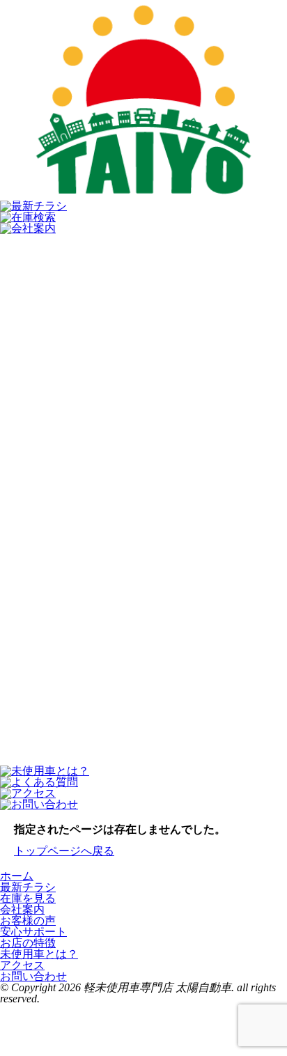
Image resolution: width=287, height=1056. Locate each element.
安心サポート (33, 932)
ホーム (16, 876)
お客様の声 (28, 920)
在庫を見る (28, 898)
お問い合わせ (33, 976)
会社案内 (22, 909)
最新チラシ (28, 887)
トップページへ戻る (64, 851)
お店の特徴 (28, 943)
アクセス (22, 965)
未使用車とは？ (39, 954)
